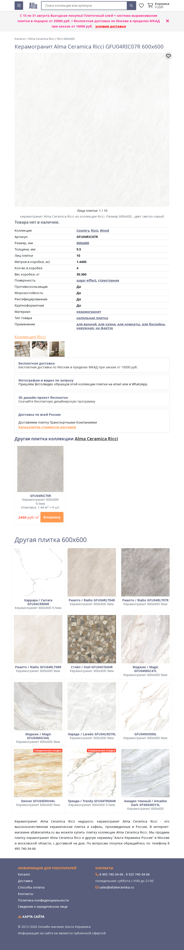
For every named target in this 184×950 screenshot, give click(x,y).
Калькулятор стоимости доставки (47, 427)
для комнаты (128, 324)
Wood (104, 230)
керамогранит (89, 312)
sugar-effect (86, 280)
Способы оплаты (31, 887)
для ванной (86, 324)
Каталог (24, 874)
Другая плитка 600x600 (51, 540)
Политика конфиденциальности (43, 900)
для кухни (107, 324)
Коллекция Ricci (30, 337)
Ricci (94, 230)
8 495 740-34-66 (111, 874)
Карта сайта (33, 916)
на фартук (104, 328)
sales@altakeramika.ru (116, 887)
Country (83, 230)
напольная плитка (92, 318)
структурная (108, 280)
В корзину (52, 517)
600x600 (83, 243)
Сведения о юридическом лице (43, 906)
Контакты (25, 894)
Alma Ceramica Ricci (96, 439)
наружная (85, 328)
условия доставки (110, 26)
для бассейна (153, 324)
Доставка (25, 881)
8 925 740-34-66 (138, 874)
